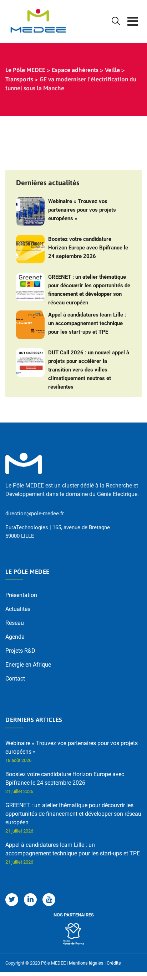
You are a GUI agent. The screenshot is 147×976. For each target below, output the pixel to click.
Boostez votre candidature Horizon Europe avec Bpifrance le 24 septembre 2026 (88, 247)
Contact (15, 678)
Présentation (21, 595)
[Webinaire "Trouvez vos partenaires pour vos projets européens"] (30, 211)
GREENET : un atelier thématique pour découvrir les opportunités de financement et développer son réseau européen (89, 290)
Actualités (17, 609)
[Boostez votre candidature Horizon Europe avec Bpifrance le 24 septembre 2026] (30, 249)
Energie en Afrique (28, 664)
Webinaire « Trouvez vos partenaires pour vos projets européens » (82, 210)
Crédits (114, 963)
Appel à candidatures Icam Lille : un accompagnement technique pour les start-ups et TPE (87, 323)
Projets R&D (20, 650)
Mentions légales (86, 963)
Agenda (15, 636)
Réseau (14, 623)
